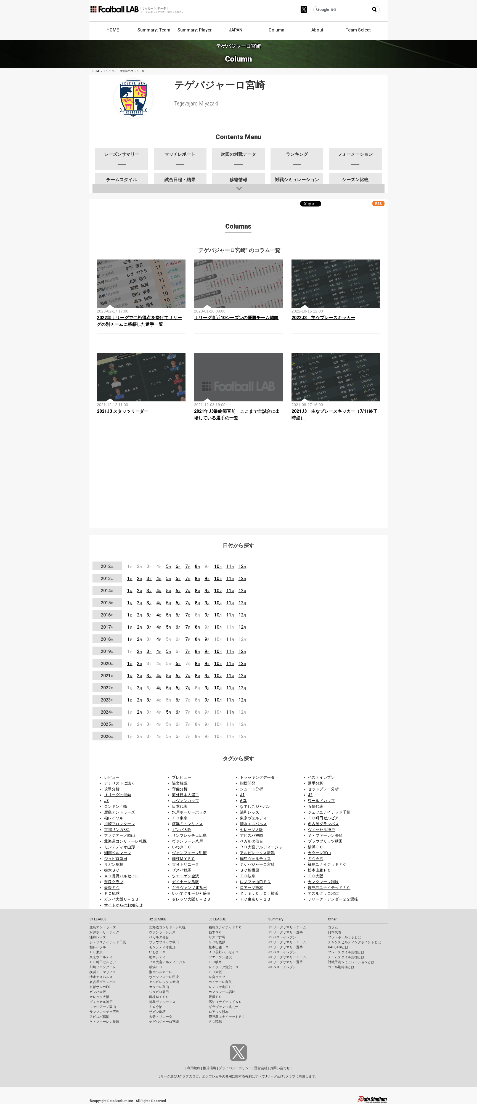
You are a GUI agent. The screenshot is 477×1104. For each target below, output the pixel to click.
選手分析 (315, 783)
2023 (107, 700)
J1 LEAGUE (98, 919)
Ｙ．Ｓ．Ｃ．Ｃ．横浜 (259, 893)
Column (276, 30)
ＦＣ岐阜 (247, 876)
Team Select (358, 30)
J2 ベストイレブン (282, 952)
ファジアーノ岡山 (119, 835)
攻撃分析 (112, 789)
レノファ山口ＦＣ (255, 882)
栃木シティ (157, 957)
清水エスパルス (253, 824)
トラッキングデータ (257, 777)
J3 (106, 800)
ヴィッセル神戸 (321, 829)
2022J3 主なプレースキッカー (323, 317)
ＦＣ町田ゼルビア (323, 818)
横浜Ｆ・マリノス (187, 824)
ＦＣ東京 (179, 818)
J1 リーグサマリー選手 (285, 932)
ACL (243, 800)
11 (230, 566)
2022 (107, 687)
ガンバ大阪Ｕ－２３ (121, 899)
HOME (113, 30)
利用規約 (193, 1068)
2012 (107, 566)
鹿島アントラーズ (119, 812)
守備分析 (179, 789)
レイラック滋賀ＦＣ (224, 967)
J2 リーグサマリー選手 (285, 947)
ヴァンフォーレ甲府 (189, 853)
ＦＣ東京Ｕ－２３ (255, 899)
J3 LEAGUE (217, 919)
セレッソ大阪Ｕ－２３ (191, 899)
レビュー (112, 777)
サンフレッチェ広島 (189, 835)
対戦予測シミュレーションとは (351, 962)
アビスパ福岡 (251, 835)
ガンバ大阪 (181, 829)
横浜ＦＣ (315, 847)
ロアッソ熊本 (251, 887)
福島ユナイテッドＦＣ (327, 864)
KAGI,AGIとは (338, 947)
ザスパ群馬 (181, 870)
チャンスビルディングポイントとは (354, 942)
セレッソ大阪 (251, 829)
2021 (107, 675)
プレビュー (181, 777)
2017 (107, 627)
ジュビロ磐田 (115, 858)
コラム (333, 927)
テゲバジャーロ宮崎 (257, 864)
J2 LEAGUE (157, 919)
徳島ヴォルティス (255, 858)
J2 (310, 795)
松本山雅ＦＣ (319, 870)
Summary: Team (153, 30)
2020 (107, 663)
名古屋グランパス (323, 824)
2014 (107, 590)
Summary (275, 919)
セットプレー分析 (323, 789)
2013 (107, 578)
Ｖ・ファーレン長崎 (325, 835)
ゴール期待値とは (341, 967)
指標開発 (247, 783)
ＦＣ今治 (315, 858)
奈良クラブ (113, 882)
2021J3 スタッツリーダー (123, 411)
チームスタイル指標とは (346, 957)
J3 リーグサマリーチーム (287, 957)
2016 (107, 615)
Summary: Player (194, 30)
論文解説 (179, 783)
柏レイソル (113, 818)
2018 (107, 639)
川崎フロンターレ (119, 824)
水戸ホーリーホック (189, 812)
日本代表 (179, 806)
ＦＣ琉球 (112, 893)
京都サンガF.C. (117, 829)
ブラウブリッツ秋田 (325, 841)
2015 (107, 602)
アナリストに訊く (119, 783)
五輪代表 (315, 806)
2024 (107, 712)
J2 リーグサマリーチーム (287, 942)
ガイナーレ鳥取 (185, 882)
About (317, 30)
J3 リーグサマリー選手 (285, 962)
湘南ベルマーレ (117, 853)
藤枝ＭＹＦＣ (183, 858)
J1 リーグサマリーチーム (287, 927)
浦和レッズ (249, 812)
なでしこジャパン (255, 806)
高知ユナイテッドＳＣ (225, 1002)
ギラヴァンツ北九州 (189, 887)
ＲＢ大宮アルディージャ (261, 847)
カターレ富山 (319, 853)
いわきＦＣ (181, 847)
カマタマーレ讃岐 (323, 882)
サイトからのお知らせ (123, 905)
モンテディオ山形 (119, 847)
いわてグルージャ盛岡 (191, 893)
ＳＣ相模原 (249, 870)
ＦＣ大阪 (315, 876)
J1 (242, 795)
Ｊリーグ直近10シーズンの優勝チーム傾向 (236, 317)
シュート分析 (251, 789)
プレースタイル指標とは (346, 952)
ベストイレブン (321, 777)
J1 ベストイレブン (282, 937)
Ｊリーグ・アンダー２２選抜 (333, 899)
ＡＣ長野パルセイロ (121, 876)
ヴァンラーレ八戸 (187, 841)
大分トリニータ (185, 864)
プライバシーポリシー (235, 1068)
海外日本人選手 (185, 795)
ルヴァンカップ (185, 800)
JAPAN (235, 30)
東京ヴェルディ (253, 818)
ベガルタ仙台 (251, 841)
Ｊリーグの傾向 (117, 795)
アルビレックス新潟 (257, 853)
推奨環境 (209, 1068)
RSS (378, 204)
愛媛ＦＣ (112, 887)
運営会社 (260, 1068)
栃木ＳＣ (112, 870)
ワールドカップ (321, 800)
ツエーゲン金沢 (185, 876)
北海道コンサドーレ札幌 (125, 841)
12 (242, 566)
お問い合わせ (280, 1068)
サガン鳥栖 (113, 864)
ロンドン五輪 (115, 806)
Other (332, 919)
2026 (107, 736)
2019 (107, 651)
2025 (107, 724)
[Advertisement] (238, 485)
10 (218, 566)
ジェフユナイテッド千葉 (329, 812)
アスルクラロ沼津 (323, 893)
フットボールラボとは (344, 937)
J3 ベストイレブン (282, 967)
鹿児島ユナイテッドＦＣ (329, 887)
